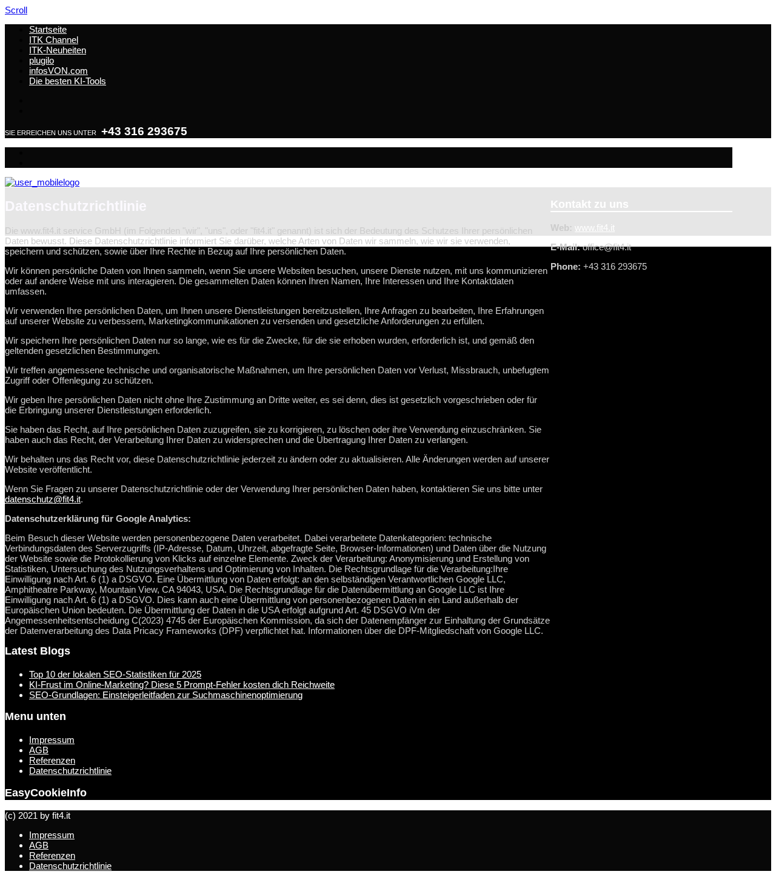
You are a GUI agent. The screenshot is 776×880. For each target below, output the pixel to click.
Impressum (52, 740)
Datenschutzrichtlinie (70, 770)
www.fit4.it (595, 227)
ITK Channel (53, 40)
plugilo (41, 60)
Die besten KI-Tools (67, 81)
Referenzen (52, 760)
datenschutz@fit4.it (43, 499)
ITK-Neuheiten (57, 50)
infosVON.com (58, 70)
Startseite (48, 29)
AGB (38, 750)
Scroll (16, 10)
